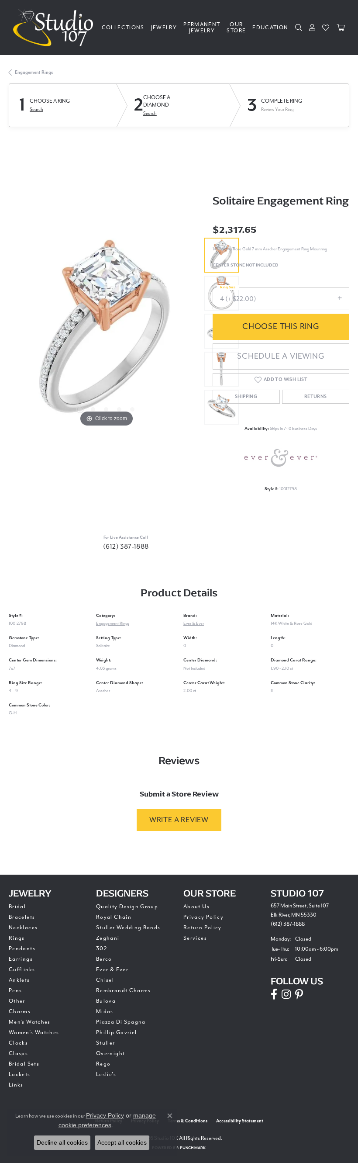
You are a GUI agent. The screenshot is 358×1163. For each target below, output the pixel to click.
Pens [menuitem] (15, 990)
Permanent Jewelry (201, 27)
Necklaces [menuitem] (23, 927)
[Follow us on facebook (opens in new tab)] (274, 994)
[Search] (299, 27)
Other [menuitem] (17, 1000)
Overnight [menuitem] (110, 1053)
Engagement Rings (34, 72)
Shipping (246, 396)
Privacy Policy (203, 917)
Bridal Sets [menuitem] (24, 1063)
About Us (196, 906)
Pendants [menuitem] (22, 948)
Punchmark (193, 1148)
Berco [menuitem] (104, 958)
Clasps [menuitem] (18, 1053)
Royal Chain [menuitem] (113, 917)
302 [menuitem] (101, 948)
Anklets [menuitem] (19, 979)
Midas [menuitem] (105, 1011)
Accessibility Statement (239, 1121)
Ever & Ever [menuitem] (112, 969)
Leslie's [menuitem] (106, 1074)
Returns (315, 396)
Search (36, 109)
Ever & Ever (193, 623)
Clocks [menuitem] (18, 1042)
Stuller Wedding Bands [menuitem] (128, 927)
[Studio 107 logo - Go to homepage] (55, 27)
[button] (80, 409)
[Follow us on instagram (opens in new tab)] (286, 994)
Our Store (236, 27)
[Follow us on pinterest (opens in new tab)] (299, 994)
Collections (123, 27)
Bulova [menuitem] (106, 1000)
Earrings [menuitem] (21, 958)
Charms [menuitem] (20, 1011)
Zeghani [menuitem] (108, 938)
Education (270, 27)
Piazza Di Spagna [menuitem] (121, 1021)
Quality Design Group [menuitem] (127, 906)
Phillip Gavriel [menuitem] (116, 1032)
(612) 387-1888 (126, 546)
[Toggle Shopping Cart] (341, 27)
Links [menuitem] (16, 1084)
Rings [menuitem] (17, 938)
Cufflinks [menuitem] (22, 969)
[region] (106, 331)
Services (195, 938)
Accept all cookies (122, 1142)
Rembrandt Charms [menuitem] (123, 990)
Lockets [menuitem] (20, 1074)
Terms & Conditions (187, 1121)
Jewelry (164, 27)
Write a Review (179, 819)
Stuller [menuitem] (105, 1042)
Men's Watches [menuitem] (30, 1021)
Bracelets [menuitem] (22, 917)
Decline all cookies (62, 1142)
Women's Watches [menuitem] (34, 1032)
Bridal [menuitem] (17, 906)
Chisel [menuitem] (105, 979)
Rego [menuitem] (103, 1063)
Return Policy (202, 927)
